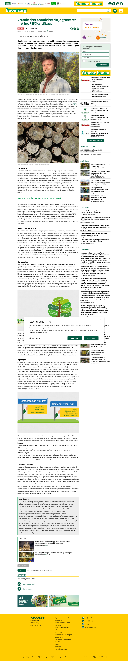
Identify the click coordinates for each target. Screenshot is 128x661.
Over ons (58, 620)
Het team (58, 632)
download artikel (28, 584)
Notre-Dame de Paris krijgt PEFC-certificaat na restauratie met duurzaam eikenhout (52, 542)
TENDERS (84, 207)
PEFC (74, 104)
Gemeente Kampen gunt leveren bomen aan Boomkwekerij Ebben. (94, 234)
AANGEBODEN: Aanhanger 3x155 (91, 150)
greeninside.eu (100, 657)
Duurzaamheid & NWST (63, 623)
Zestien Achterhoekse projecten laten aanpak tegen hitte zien (98, 344)
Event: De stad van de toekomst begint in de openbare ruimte (98, 197)
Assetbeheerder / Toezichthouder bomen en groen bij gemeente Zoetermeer (99, 87)
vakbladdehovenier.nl (71, 657)
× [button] (101, 319)
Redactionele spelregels (63, 635)
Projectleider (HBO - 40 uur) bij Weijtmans (99, 123)
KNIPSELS (84, 249)
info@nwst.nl (89, 618)
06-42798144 (89, 624)
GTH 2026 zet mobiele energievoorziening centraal (100, 181)
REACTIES (22, 575)
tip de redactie (28, 589)
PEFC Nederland (23, 566)
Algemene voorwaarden (63, 639)
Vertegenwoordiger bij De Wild (99, 102)
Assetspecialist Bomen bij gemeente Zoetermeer (99, 95)
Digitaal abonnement (62, 627)
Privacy (57, 644)
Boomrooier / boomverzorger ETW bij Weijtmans (100, 78)
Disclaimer (58, 642)
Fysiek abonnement (62, 618)
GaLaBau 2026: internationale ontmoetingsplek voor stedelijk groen (100, 173)
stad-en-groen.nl (46, 657)
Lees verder (42, 333)
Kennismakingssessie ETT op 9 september (100, 165)
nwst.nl (109, 657)
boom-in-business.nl (87, 657)
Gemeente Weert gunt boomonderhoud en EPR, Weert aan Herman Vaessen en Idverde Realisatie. (95, 219)
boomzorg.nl (58, 657)
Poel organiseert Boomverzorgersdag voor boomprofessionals (99, 189)
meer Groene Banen (95, 140)
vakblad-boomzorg (91, 627)
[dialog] (64, 330)
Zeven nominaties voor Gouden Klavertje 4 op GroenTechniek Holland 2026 (100, 359)
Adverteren (59, 637)
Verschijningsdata (61, 649)
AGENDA (84, 160)
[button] (35, 338)
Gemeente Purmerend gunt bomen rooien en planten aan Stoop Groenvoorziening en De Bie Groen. (94, 227)
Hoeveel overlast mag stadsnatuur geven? (97, 351)
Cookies (58, 647)
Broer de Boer (22, 31)
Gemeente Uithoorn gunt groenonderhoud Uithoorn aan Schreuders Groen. (94, 240)
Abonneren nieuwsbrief (63, 630)
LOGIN (22, 570)
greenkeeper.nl (33, 657)
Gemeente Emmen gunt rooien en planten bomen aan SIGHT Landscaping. (94, 212)
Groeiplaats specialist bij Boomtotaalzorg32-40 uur (99, 109)
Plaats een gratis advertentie (90, 154)
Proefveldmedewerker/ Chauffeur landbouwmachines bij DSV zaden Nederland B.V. (99, 132)
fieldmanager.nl (21, 657)
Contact (58, 625)
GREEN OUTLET (87, 146)
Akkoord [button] (91, 338)
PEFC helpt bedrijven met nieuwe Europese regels (53, 553)
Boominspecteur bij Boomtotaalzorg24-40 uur (99, 116)
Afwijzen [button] (74, 338)
